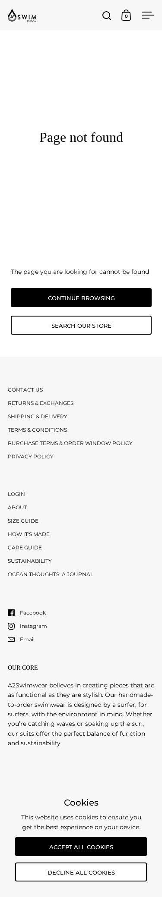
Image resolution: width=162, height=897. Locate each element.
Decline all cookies (81, 872)
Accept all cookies (81, 847)
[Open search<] (106, 15)
